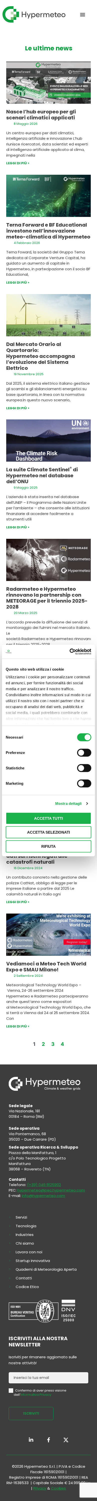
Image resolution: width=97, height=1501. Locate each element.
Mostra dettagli (68, 803)
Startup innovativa (33, 1260)
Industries (25, 1234)
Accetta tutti (48, 818)
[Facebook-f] (48, 1439)
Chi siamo (25, 1243)
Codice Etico (27, 1286)
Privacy (39, 1488)
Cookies (58, 1488)
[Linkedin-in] (31, 1439)
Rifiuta (48, 846)
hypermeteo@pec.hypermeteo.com (51, 1190)
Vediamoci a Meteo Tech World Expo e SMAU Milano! (46, 966)
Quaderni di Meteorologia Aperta (46, 1269)
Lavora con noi (29, 1252)
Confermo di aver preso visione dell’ (40, 1392)
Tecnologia (26, 1226)
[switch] (84, 752)
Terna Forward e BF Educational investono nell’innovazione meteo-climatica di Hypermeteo (48, 230)
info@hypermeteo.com (43, 1195)
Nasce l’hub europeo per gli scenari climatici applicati (41, 114)
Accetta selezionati (48, 832)
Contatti (24, 1278)
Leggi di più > (17, 163)
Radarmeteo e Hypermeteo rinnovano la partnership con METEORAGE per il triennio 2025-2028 (47, 597)
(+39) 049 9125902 (44, 1184)
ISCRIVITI (31, 1413)
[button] (82, 14)
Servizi (21, 1217)
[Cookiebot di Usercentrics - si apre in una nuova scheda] (69, 651)
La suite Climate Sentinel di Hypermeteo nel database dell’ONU (42, 475)
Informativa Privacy (35, 1394)
